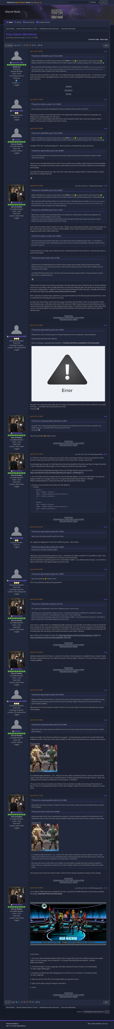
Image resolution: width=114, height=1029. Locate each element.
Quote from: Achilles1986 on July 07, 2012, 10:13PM (47, 210)
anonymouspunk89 (17, 336)
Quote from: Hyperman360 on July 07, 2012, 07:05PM (48, 330)
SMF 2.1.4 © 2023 (11, 1026)
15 (24, 45)
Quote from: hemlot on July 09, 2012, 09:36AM (46, 811)
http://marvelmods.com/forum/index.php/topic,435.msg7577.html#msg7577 (57, 472)
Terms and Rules (96, 1023)
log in (32, 2)
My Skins (68, 94)
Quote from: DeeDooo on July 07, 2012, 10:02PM (47, 104)
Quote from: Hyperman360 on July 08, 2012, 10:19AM (48, 531)
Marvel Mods (12, 11)
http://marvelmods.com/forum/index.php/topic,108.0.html (50, 637)
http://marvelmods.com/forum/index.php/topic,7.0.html (78, 635)
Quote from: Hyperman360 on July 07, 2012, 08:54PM (48, 151)
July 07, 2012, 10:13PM (36, 99)
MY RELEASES (68, 316)
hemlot (17, 139)
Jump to (79, 1012)
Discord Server (30, 22)
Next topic (104, 39)
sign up (39, 2)
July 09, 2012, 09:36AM (36, 720)
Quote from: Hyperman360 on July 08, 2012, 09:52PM (48, 694)
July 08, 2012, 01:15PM (36, 454)
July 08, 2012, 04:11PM (36, 527)
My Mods (68, 86)
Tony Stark (17, 202)
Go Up (7, 1002)
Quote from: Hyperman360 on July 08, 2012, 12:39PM (48, 574)
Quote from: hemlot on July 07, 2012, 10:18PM (46, 258)
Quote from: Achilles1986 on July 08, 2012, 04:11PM (47, 604)
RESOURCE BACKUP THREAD (69, 319)
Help (89, 1023)
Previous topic (94, 39)
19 (35, 45)
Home (11, 22)
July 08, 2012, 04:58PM (36, 599)
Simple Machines (21, 1026)
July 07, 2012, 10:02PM (36, 51)
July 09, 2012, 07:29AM (36, 690)
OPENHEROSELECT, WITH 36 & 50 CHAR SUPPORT (68, 318)
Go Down (9, 45)
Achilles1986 (17, 110)
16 (27, 45)
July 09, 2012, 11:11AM (36, 795)
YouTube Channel (44, 22)
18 (33, 45)
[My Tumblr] (16, 80)
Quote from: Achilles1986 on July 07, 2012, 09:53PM (47, 56)
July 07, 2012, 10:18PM (36, 128)
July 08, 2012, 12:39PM (36, 416)
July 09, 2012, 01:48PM (36, 888)
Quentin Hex (17, 62)
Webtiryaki (15, 1023)
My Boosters (68, 90)
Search (19, 22)
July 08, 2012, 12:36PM (36, 325)
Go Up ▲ (105, 1023)
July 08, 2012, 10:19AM (36, 185)
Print (106, 45)
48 (39, 45)
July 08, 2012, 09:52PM (36, 652)
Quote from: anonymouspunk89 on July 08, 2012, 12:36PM (50, 421)
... (22, 45)
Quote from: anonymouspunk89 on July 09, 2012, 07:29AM (50, 724)
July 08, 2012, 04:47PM (36, 569)
